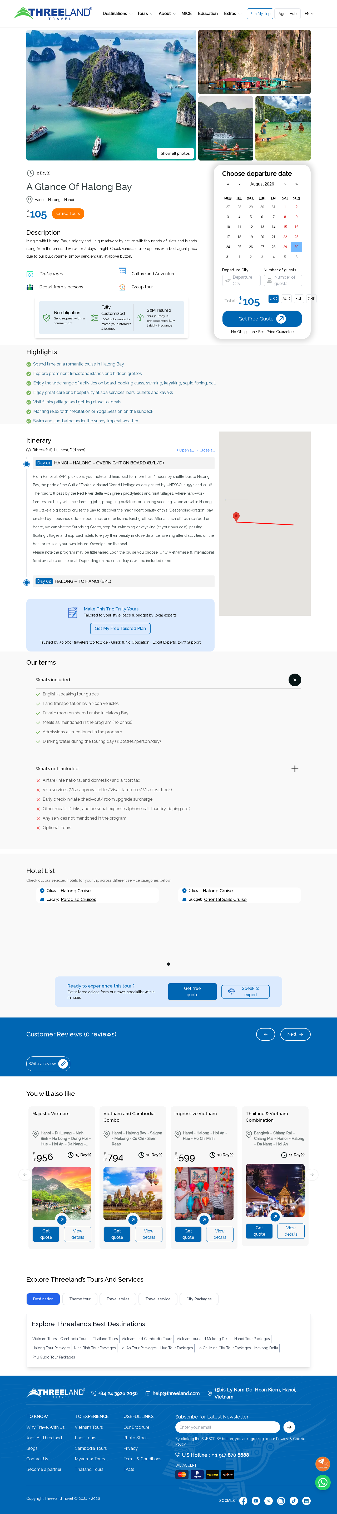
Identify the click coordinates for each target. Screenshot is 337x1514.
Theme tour (80, 1299)
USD (273, 299)
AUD (286, 299)
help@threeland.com (176, 1393)
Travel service (158, 1299)
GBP (311, 299)
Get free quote (192, 991)
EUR (299, 299)
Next (291, 1034)
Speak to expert (251, 991)
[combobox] (310, 13)
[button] (117, 14)
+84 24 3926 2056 (118, 1393)
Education (208, 13)
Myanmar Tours (90, 1458)
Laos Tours (85, 1437)
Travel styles (118, 1299)
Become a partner (43, 1469)
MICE (186, 13)
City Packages (199, 1299)
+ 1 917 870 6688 (230, 1455)
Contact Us (37, 1458)
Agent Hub (288, 14)
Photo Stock (135, 1437)
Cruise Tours (68, 213)
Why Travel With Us (45, 1427)
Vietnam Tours (89, 1427)
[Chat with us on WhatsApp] (323, 1482)
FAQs (128, 1469)
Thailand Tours (89, 1469)
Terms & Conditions (142, 1458)
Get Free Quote (262, 37)
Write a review (42, 1063)
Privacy (130, 1448)
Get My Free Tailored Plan (120, 628)
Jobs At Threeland (44, 1437)
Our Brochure (136, 1427)
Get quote (46, 1234)
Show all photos (175, 153)
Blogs (32, 1448)
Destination (43, 1299)
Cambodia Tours (91, 1448)
